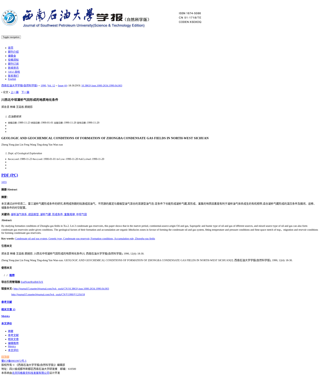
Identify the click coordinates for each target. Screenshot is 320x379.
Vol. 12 (51, 85)
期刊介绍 (13, 51)
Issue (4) (62, 85)
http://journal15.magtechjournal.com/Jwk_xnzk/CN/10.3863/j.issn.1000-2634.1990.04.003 (61, 288)
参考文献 (6, 302)
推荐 (12, 275)
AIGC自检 (14, 71)
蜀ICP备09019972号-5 (13, 360)
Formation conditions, (102, 238)
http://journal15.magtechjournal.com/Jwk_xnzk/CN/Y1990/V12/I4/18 (48, 294)
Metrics (5, 316)
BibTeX (39, 282)
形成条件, (58, 214)
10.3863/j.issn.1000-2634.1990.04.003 (101, 85)
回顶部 (5, 356)
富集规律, (70, 214)
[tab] (160, 189)
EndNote (25, 282)
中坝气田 (81, 214)
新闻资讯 (13, 67)
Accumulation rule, (124, 238)
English (12, 79)
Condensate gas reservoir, (77, 238)
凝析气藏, (46, 214)
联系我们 (13, 75)
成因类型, (34, 214)
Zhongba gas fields (145, 238)
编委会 (12, 55)
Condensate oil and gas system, (31, 238)
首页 (10, 47)
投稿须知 (13, 59)
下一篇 (25, 92)
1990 (43, 85)
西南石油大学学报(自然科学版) (19, 85)
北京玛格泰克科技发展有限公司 (30, 372)
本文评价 (6, 323)
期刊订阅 (13, 63)
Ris (32, 282)
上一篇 (15, 92)
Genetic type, (55, 238)
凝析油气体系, (19, 214)
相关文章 (8, 309)
